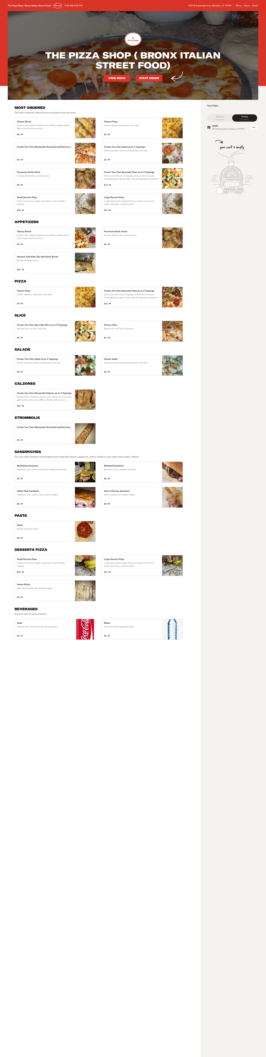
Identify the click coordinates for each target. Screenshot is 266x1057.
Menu (239, 5)
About (255, 5)
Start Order (149, 78)
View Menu (117, 78)
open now (57, 5)
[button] (55, 128)
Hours (247, 5)
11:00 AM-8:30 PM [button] (73, 5)
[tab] (219, 118)
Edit (253, 127)
